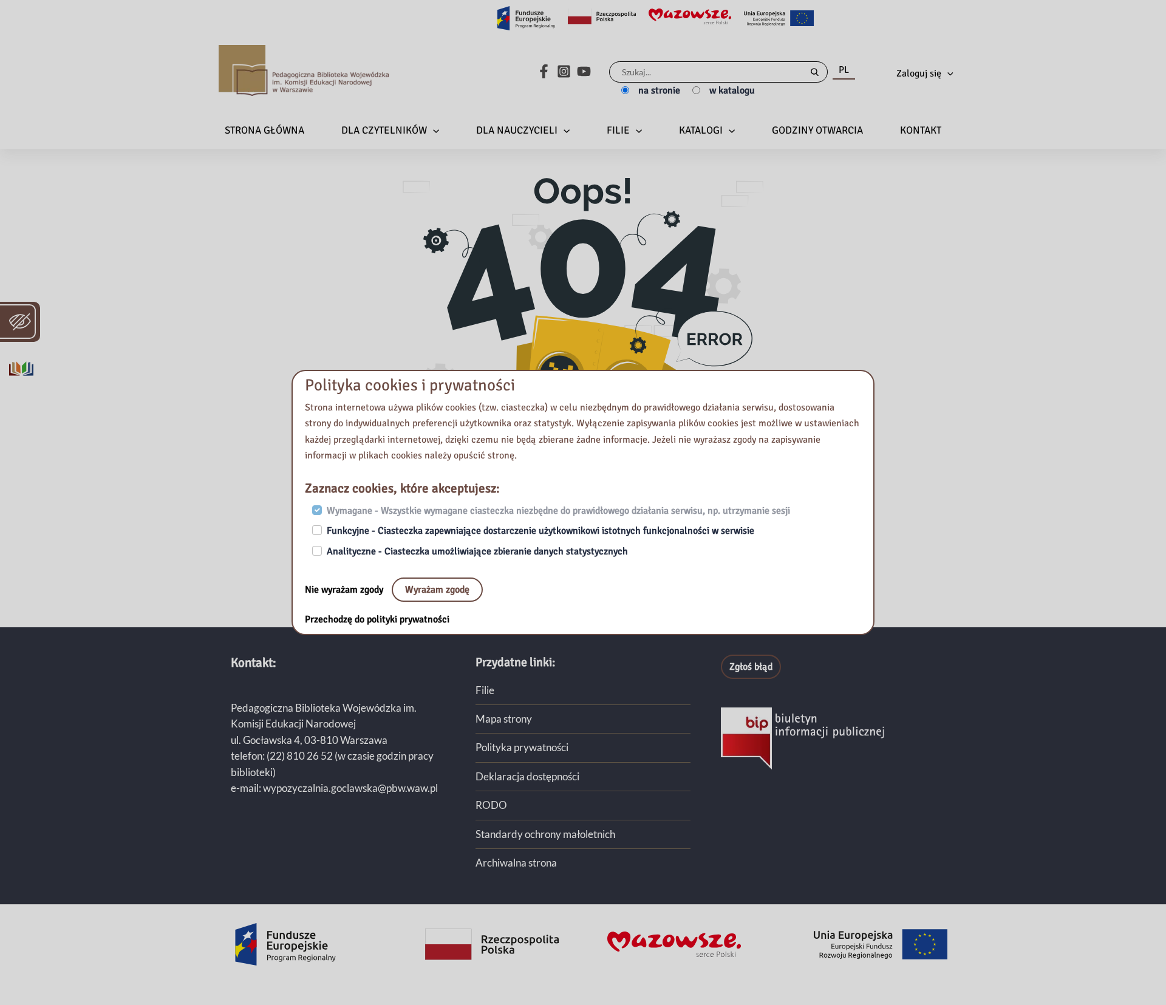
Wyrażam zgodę (437, 590)
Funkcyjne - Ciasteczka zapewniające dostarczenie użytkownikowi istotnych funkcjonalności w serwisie (540, 531)
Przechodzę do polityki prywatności (377, 619)
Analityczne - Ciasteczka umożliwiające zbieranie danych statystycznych (477, 551)
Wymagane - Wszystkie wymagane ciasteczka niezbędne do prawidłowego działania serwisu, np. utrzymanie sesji (558, 511)
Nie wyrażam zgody (345, 590)
